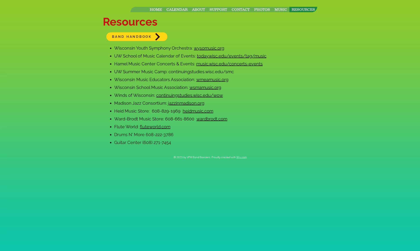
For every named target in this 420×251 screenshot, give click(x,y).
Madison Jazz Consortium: (141, 103)
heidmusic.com (198, 111)
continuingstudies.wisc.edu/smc (201, 71)
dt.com (220, 118)
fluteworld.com (155, 126)
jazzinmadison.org (186, 103)
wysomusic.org (209, 48)
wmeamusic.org (212, 79)
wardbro (204, 118)
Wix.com (241, 157)
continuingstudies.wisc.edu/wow (189, 95)
